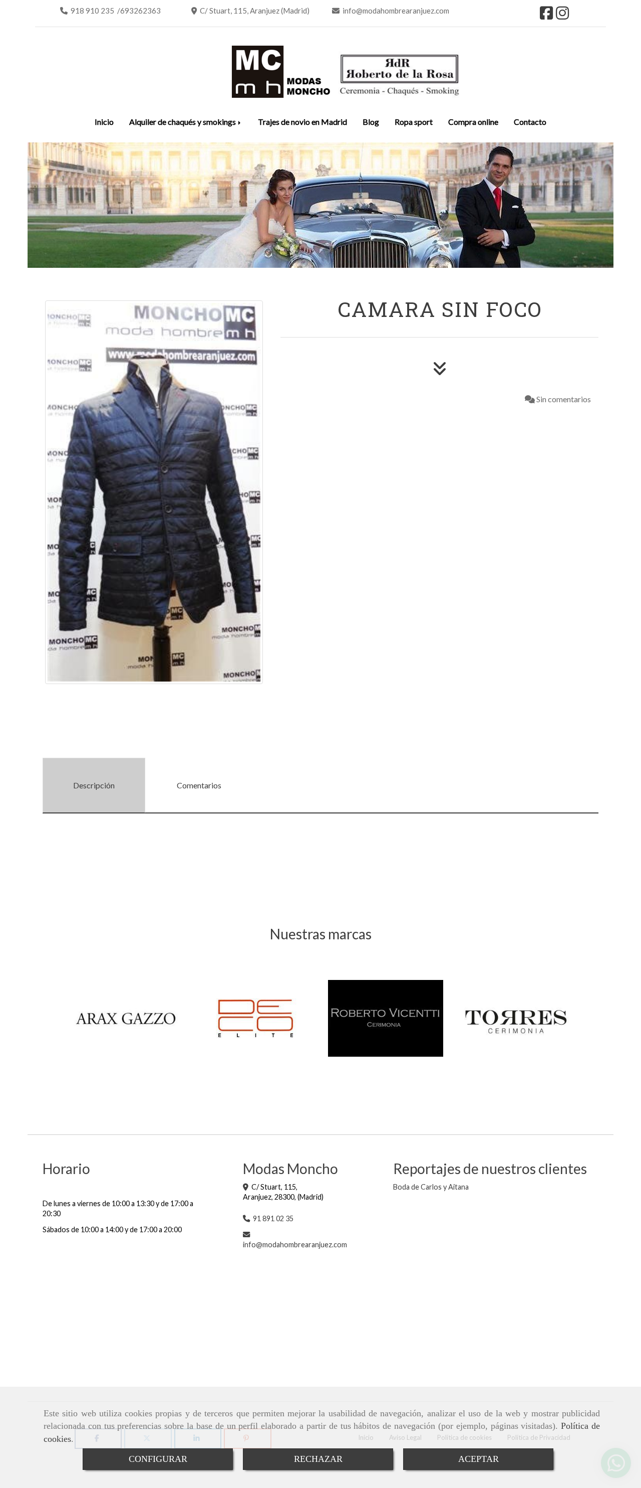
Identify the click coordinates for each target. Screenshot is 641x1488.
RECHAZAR (318, 1459)
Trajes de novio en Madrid (302, 121)
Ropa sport (414, 121)
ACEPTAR (478, 1459)
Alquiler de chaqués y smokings (183, 121)
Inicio (104, 121)
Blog (371, 121)
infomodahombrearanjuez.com (295, 1244)
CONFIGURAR (158, 1459)
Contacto (530, 121)
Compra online (473, 121)
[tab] (94, 785)
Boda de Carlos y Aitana (431, 1187)
